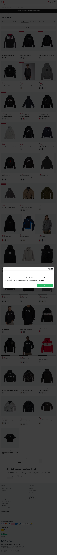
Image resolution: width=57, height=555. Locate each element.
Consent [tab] (11, 272)
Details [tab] (28, 272)
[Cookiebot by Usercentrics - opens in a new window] (48, 269)
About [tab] (45, 272)
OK (44, 285)
